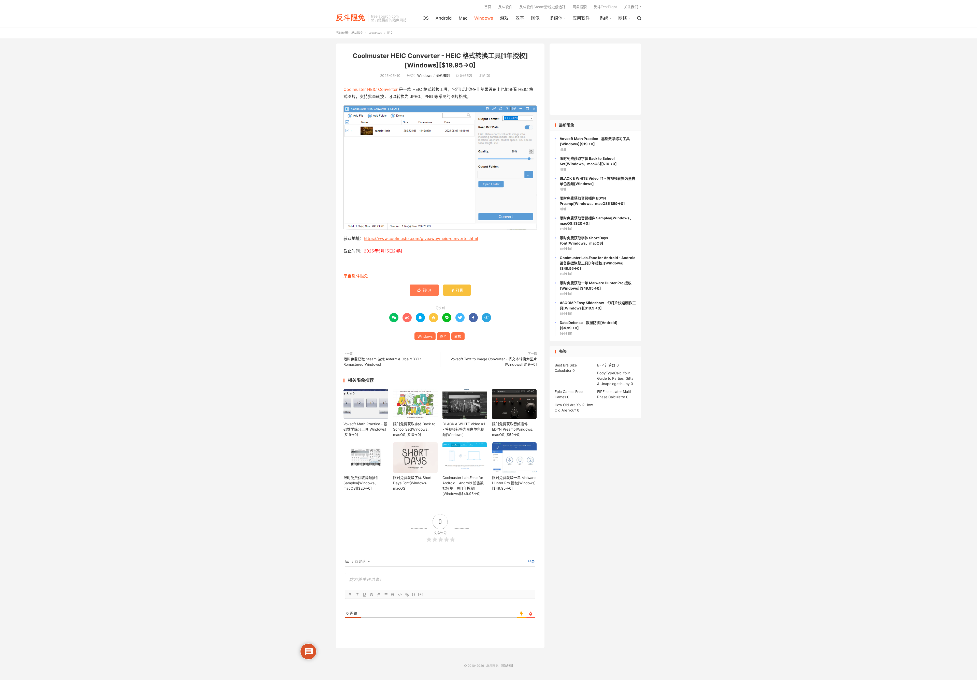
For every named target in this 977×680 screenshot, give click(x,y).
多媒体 (556, 18)
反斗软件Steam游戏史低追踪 (542, 7)
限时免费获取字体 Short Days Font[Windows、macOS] (412, 482)
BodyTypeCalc (609, 373)
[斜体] (357, 595)
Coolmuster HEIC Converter (370, 89)
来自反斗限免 (355, 275)
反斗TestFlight (605, 7)
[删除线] (371, 595)
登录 (531, 561)
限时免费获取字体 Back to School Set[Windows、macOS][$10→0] (414, 429)
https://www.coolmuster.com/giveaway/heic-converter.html (421, 238)
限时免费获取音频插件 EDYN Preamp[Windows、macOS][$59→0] (514, 429)
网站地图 (507, 666)
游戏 (504, 18)
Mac (463, 18)
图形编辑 (443, 75)
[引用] (392, 595)
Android (444, 18)
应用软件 (581, 18)
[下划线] (364, 595)
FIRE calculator (609, 391)
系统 (604, 18)
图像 (535, 18)
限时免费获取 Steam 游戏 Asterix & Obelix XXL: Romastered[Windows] (382, 361)
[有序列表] (378, 595)
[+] (421, 594)
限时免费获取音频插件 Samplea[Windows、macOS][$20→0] (361, 482)
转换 (458, 336)
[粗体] (350, 595)
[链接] (407, 595)
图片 (443, 336)
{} (413, 594)
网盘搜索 (579, 7)
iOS (425, 18)
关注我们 (631, 7)
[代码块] (400, 595)
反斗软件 (505, 7)
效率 (519, 18)
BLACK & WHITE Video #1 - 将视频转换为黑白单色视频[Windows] (463, 429)
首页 (487, 7)
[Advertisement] (595, 79)
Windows (483, 18)
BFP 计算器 (606, 365)
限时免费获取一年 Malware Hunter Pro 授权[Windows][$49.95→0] (514, 482)
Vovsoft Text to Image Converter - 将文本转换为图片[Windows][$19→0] (494, 361)
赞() (424, 290)
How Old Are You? (569, 405)
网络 (622, 18)
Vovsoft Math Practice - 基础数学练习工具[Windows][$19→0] (365, 429)
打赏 (457, 290)
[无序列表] (385, 595)
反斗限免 (350, 18)
